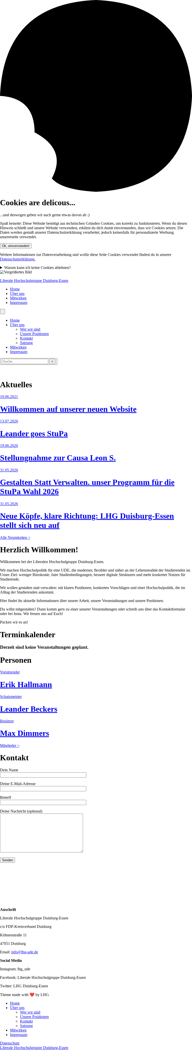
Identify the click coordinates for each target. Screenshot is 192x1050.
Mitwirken (18, 298)
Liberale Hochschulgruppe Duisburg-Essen (34, 280)
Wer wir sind (30, 329)
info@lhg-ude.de (24, 952)
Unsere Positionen (34, 334)
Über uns (17, 293)
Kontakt (26, 338)
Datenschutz (10, 1043)
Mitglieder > (10, 745)
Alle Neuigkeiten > (15, 537)
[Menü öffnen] (2, 311)
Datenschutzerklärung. (18, 259)
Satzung (26, 343)
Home (15, 289)
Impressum (18, 302)
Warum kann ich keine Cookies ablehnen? (37, 267)
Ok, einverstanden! (16, 246)
